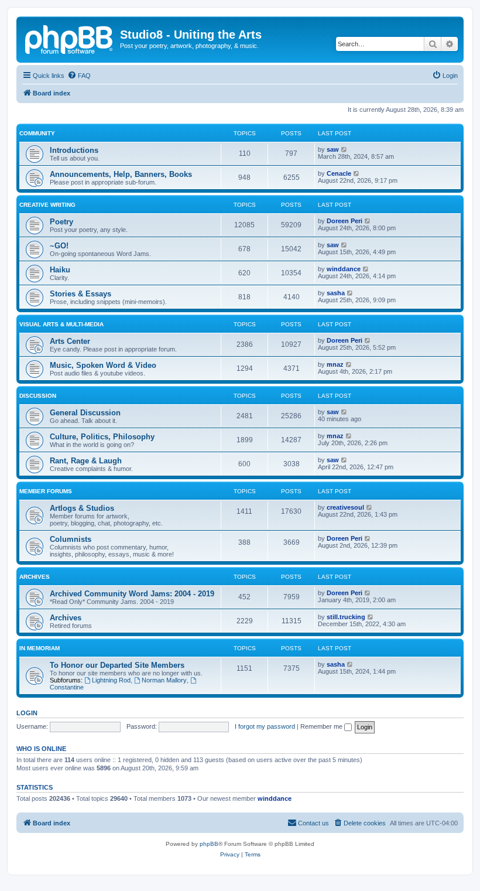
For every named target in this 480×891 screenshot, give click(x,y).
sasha (336, 292)
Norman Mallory (164, 680)
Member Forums (45, 491)
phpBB (209, 844)
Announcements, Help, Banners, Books (121, 174)
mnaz (335, 364)
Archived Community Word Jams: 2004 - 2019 (132, 593)
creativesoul (345, 507)
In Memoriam (39, 648)
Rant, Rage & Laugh (86, 460)
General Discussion (85, 412)
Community (37, 133)
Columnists (70, 539)
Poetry (61, 221)
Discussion (37, 395)
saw (333, 149)
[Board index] (69, 38)
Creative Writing (47, 205)
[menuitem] (79, 76)
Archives (34, 576)
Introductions (74, 150)
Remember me (322, 726)
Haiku (60, 269)
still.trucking (346, 616)
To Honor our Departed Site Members (117, 665)
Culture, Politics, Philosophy (102, 436)
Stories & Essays (80, 293)
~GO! (59, 245)
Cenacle (339, 173)
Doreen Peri (344, 220)
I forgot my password (265, 726)
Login (26, 712)
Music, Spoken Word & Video (103, 365)
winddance (344, 268)
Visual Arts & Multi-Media (61, 324)
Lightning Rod (111, 680)
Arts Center (70, 341)
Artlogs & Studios (82, 508)
